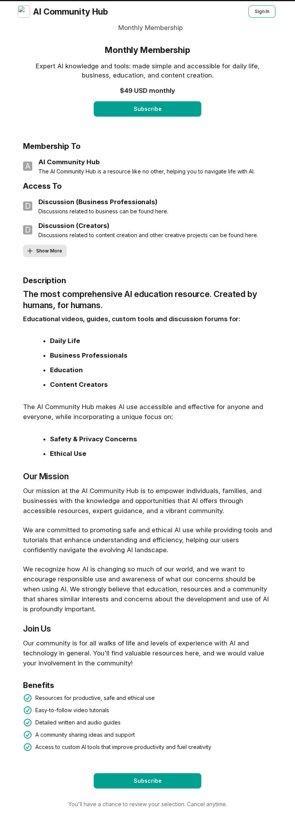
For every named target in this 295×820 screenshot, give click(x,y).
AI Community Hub (70, 11)
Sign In (262, 11)
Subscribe (148, 109)
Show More (49, 251)
